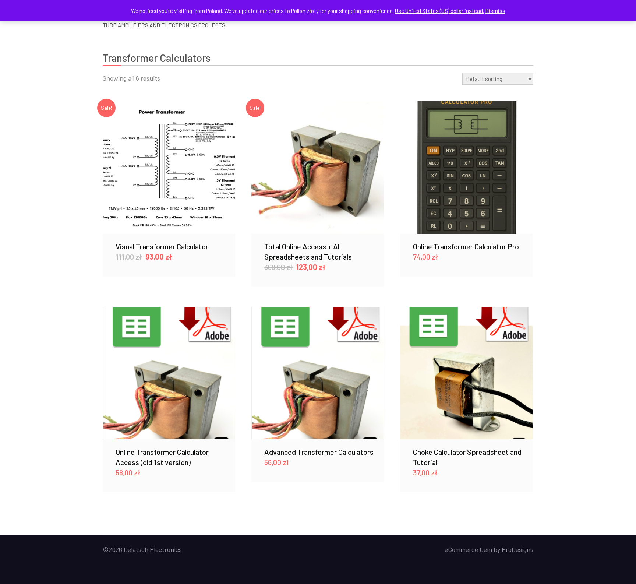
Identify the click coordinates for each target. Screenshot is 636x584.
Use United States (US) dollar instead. (439, 10)
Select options (318, 372)
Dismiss (495, 10)
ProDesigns (517, 549)
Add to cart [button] (169, 167)
